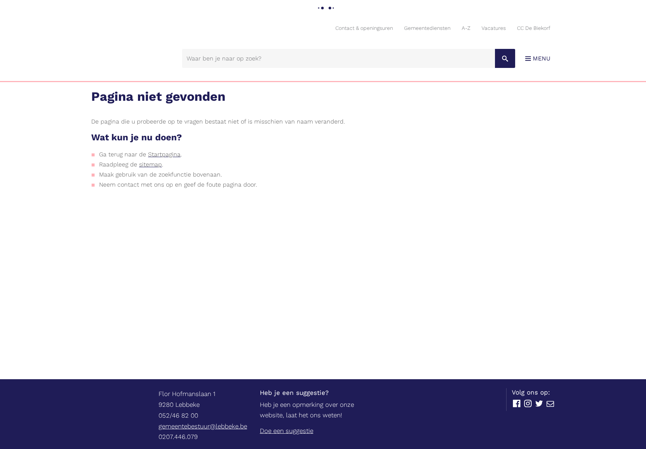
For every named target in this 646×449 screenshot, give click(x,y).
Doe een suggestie (286, 430)
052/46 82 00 (178, 415)
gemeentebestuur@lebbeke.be (203, 426)
